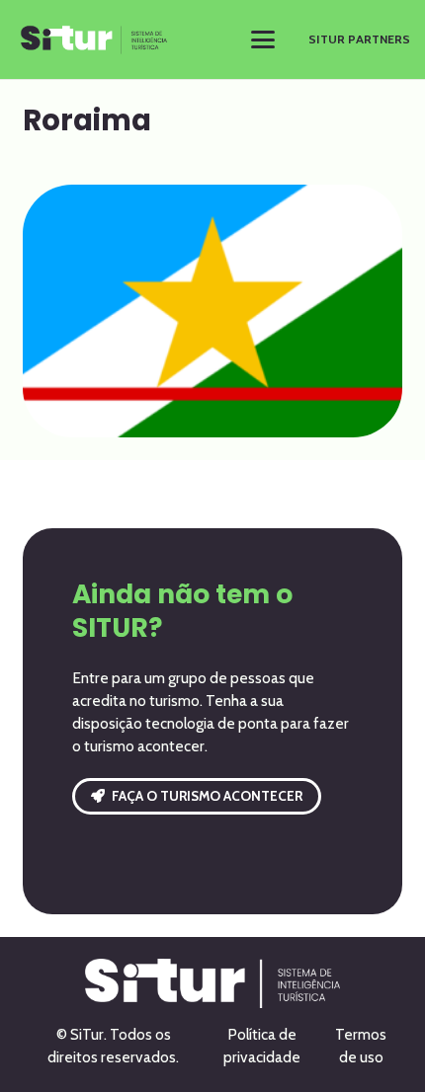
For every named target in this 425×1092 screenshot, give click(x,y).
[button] (263, 39)
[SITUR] (94, 39)
